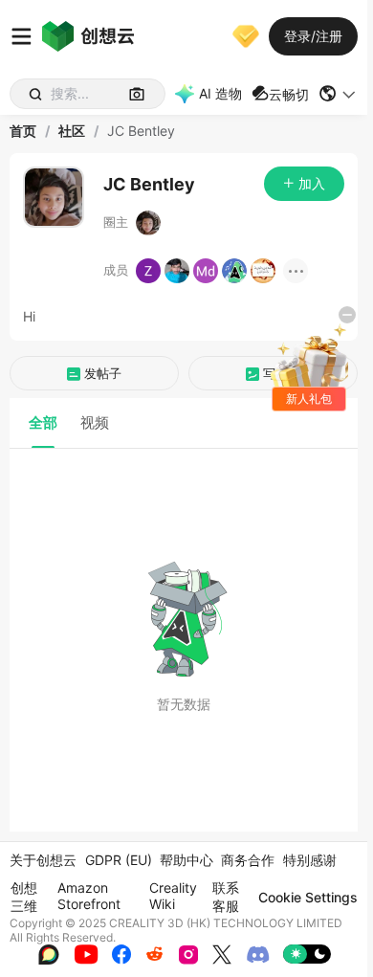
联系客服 (225, 896)
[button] (338, 93)
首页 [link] (23, 131)
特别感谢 (310, 860)
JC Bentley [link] (141, 131)
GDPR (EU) (118, 860)
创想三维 (24, 896)
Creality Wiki (173, 895)
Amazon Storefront (89, 895)
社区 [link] (71, 131)
